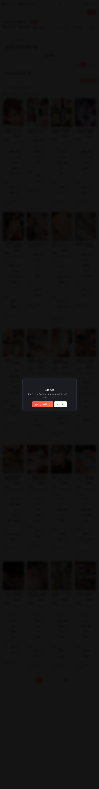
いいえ (60, 404)
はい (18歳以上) (42, 404)
